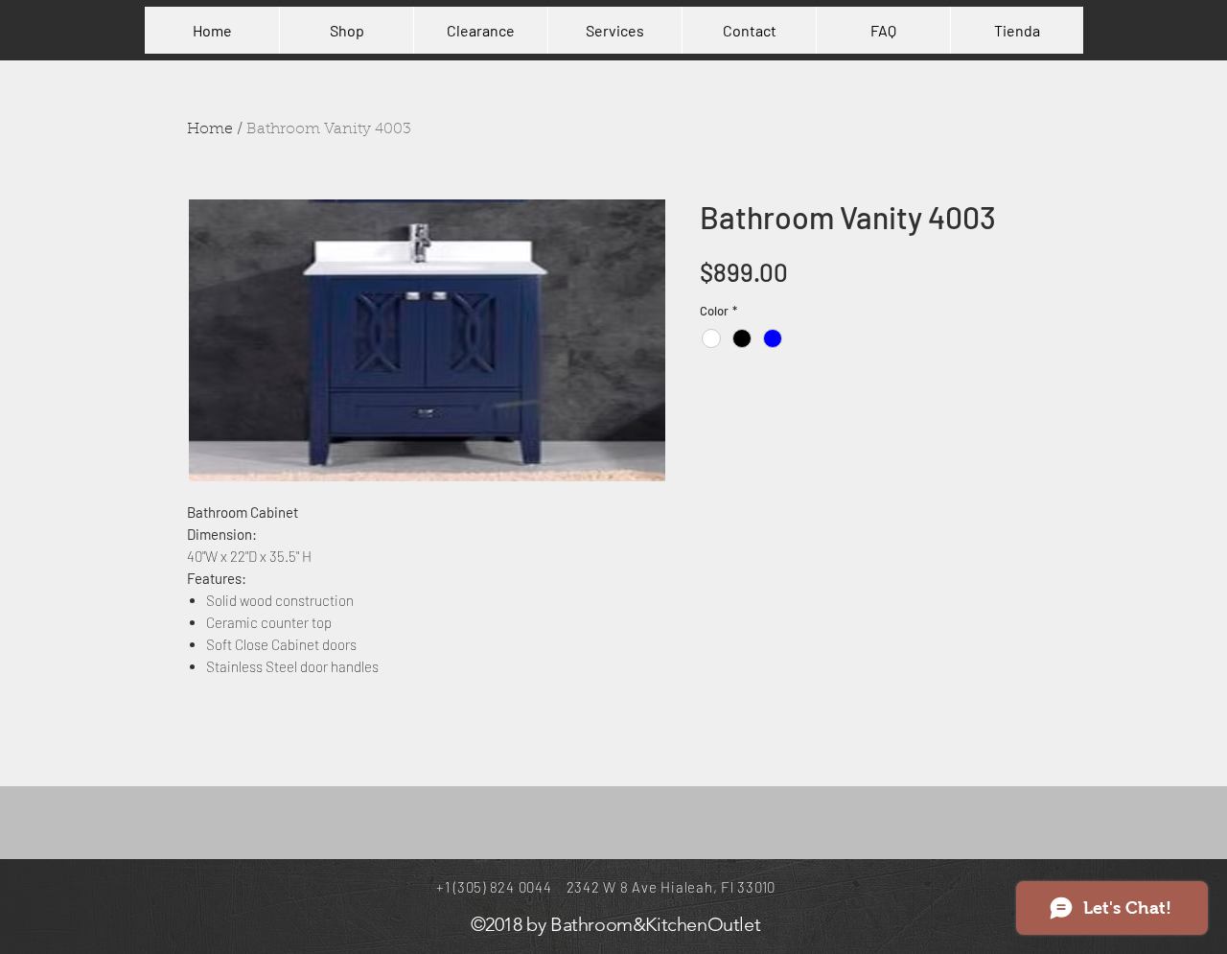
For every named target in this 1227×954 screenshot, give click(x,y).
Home (210, 129)
